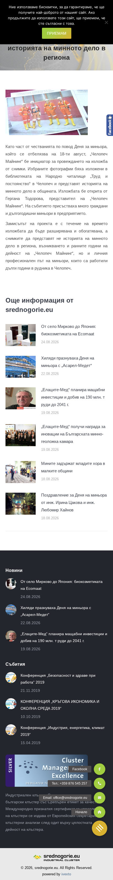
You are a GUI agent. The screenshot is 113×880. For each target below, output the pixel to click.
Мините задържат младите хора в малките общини (73, 467)
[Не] (106, 22)
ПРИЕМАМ (56, 33)
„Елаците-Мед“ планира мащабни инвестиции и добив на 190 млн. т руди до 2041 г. (73, 397)
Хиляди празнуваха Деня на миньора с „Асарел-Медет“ (67, 362)
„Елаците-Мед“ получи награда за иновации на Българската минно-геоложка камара (73, 434)
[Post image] (20, 335)
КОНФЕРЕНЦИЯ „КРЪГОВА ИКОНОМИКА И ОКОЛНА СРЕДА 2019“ (60, 705)
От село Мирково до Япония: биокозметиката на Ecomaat (68, 330)
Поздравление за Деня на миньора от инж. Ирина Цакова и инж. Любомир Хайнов (74, 502)
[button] (99, 828)
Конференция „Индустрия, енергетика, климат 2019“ (62, 731)
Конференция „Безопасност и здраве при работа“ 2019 (58, 678)
